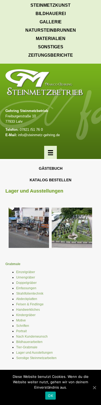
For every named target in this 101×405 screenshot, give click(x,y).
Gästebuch (50, 168)
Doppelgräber (26, 283)
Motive (21, 320)
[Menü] (50, 152)
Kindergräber (26, 315)
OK (50, 395)
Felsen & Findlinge (30, 304)
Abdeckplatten (26, 299)
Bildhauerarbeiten (29, 342)
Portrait (21, 331)
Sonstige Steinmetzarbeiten (36, 358)
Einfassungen (26, 288)
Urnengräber (25, 277)
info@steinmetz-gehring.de (39, 135)
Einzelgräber (25, 272)
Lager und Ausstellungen (34, 353)
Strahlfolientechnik (29, 293)
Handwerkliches (28, 310)
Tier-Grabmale (26, 347)
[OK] (94, 387)
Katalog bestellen (50, 180)
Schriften (22, 326)
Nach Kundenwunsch (32, 336)
